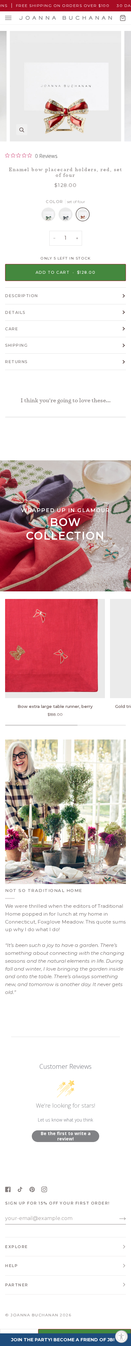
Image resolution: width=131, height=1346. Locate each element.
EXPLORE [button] (16, 1246)
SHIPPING (16, 345)
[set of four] (50, 215)
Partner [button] (16, 1285)
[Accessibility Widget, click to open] (121, 1336)
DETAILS (15, 312)
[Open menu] (14, 17)
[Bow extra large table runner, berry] (55, 648)
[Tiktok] (20, 1189)
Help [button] (11, 1265)
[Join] (117, 1218)
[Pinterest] (32, 1189)
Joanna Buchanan (34, 1315)
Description (21, 295)
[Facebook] (8, 1189)
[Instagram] (44, 1189)
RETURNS (16, 361)
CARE (11, 328)
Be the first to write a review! (66, 1136)
